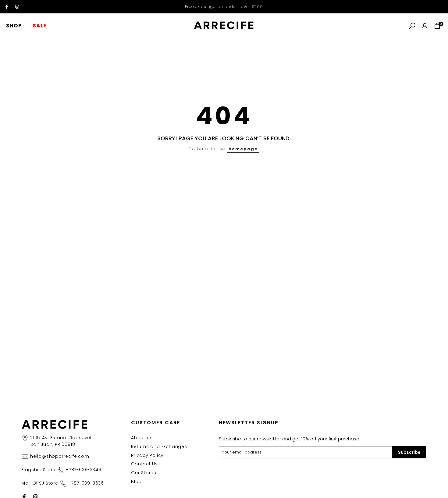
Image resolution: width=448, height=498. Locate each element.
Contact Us (144, 464)
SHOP (14, 25)
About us (141, 438)
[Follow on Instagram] (17, 6)
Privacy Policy (147, 455)
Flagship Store (61, 470)
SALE (39, 25)
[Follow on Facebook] (7, 6)
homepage (243, 149)
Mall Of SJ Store (62, 483)
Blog (136, 481)
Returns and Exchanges (159, 446)
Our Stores (143, 473)
